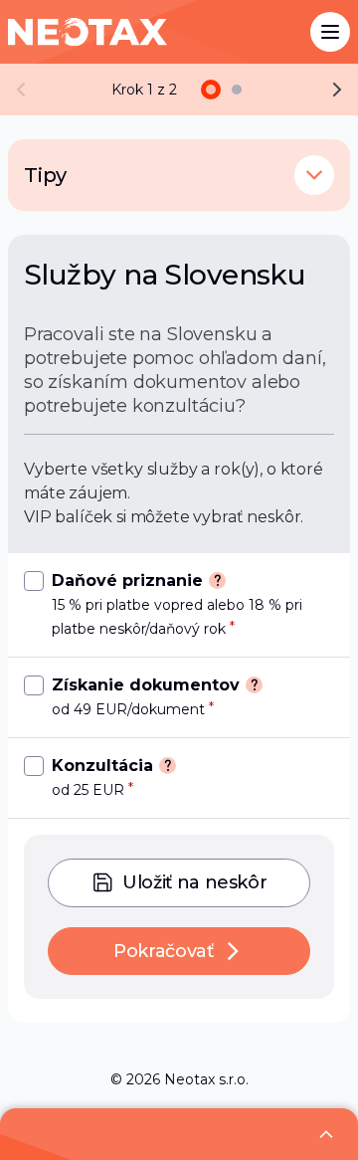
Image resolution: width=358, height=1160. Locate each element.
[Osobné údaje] (237, 89)
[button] (314, 175)
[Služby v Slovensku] (211, 89)
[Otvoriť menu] (330, 32)
